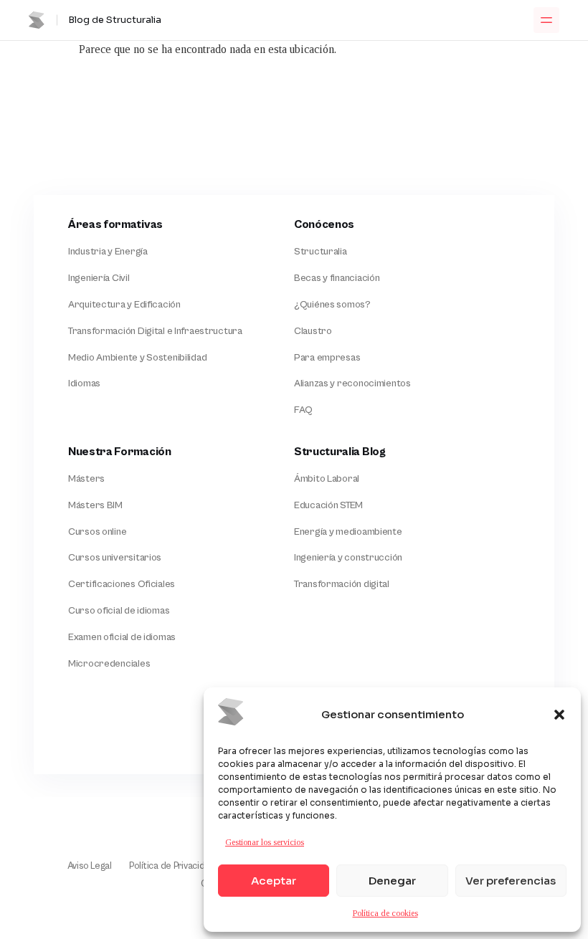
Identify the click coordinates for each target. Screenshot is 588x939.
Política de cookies (385, 913)
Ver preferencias (510, 880)
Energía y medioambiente (348, 532)
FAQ (303, 410)
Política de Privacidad (172, 866)
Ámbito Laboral (326, 479)
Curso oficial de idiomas (118, 610)
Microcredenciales (109, 663)
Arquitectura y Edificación (124, 304)
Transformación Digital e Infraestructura (155, 331)
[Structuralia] (108, 736)
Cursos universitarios (114, 557)
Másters (86, 479)
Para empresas (327, 357)
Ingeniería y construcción (348, 557)
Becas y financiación (336, 278)
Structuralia (320, 251)
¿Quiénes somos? (332, 304)
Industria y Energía (108, 251)
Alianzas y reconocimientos (352, 383)
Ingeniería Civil (99, 278)
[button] (559, 714)
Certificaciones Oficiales (121, 584)
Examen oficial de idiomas (122, 637)
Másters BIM (95, 505)
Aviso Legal (89, 866)
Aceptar (273, 880)
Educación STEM (328, 505)
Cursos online (97, 532)
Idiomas (84, 383)
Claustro (313, 331)
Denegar (392, 880)
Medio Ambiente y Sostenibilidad (137, 357)
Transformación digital (341, 584)
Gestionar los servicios (264, 842)
